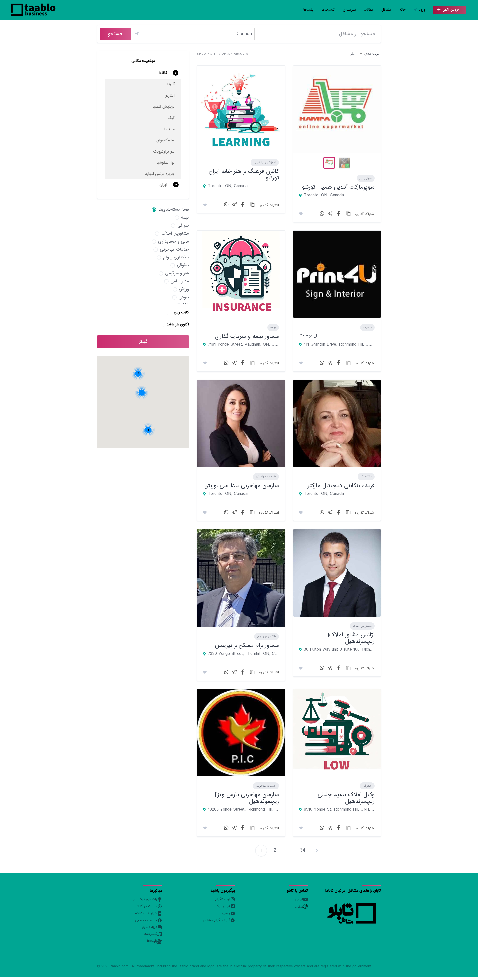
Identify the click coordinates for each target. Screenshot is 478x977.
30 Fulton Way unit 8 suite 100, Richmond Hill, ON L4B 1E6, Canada (339, 650)
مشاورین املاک (362, 626)
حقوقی (367, 786)
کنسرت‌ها (328, 9)
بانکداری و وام (266, 636)
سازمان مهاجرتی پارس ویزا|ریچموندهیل (247, 797)
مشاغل (386, 9)
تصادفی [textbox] (354, 54)
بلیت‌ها (308, 9)
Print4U (308, 336)
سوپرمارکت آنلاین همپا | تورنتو (338, 187)
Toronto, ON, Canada (228, 186)
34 (302, 850)
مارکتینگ (366, 476)
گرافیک (367, 327)
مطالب (368, 9)
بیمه (273, 327)
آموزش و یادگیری (265, 162)
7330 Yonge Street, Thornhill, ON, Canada (243, 654)
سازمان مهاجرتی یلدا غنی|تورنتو (242, 485)
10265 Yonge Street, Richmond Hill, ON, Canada (243, 810)
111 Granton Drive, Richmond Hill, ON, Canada (339, 345)
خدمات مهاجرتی (266, 476)
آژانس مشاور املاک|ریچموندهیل (351, 638)
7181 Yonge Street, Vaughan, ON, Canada (243, 345)
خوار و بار (366, 178)
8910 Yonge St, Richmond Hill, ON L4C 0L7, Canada (339, 810)
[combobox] (355, 54)
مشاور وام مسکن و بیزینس (247, 645)
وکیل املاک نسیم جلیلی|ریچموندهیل (345, 797)
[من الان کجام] (137, 34)
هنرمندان (349, 9)
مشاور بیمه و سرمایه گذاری (247, 336)
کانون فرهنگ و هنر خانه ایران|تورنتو (243, 174)
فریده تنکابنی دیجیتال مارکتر (341, 485)
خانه (402, 9)
